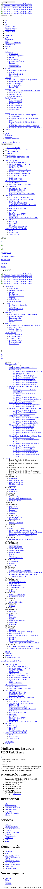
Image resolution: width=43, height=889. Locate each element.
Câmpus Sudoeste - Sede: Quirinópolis (22, 425)
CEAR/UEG (13, 216)
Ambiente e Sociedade (16, 528)
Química (12, 591)
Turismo (12, 556)
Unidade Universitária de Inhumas (24, 397)
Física (11, 615)
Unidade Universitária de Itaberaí (24, 410)
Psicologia (12, 611)
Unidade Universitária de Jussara (24, 414)
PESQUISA (13, 221)
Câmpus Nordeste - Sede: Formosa (20, 403)
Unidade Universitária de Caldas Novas (26, 417)
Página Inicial (9, 742)
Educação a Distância (16, 74)
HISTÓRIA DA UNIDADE (18, 162)
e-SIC (7, 37)
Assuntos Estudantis (15, 96)
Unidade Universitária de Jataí (23, 428)
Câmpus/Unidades (11, 364)
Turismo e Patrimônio (16, 558)
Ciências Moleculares (16, 602)
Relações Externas (11, 809)
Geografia (12, 617)
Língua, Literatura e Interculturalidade (21, 641)
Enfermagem (13, 508)
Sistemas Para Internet (16, 596)
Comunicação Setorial (12, 861)
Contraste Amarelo (11, 28)
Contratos (8, 830)
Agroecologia (13, 489)
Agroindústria (13, 491)
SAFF (7, 841)
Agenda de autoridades (12, 864)
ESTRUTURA (14, 168)
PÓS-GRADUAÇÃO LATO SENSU (22, 194)
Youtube (8, 882)
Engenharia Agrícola (16, 480)
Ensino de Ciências (15, 633)
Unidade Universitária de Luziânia (24, 380)
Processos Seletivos (15, 105)
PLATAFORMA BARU (17, 214)
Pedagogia (12, 624)
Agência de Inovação (12, 813)
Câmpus (7, 129)
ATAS (11, 177)
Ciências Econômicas (16, 548)
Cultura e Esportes (15, 94)
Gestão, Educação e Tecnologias (20, 571)
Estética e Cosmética (16, 523)
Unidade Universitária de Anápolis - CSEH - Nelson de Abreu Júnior (27, 372)
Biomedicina (13, 506)
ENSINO (12, 225)
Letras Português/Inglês (17, 620)
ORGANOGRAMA (16, 166)
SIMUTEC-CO (14, 234)
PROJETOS (11, 155)
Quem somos (13, 54)
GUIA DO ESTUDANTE (18, 203)
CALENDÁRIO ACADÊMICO (20, 197)
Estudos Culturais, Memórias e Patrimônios (23, 635)
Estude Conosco (10, 98)
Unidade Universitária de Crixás (24, 447)
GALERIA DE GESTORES (18, 175)
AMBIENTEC (14, 232)
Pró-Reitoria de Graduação (18, 70)
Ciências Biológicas (15, 517)
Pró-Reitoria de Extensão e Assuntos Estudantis (24, 91)
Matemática (13, 622)
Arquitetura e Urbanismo (17, 582)
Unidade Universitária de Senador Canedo (27, 399)
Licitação (8, 834)
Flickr (7, 880)
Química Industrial (15, 585)
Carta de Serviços (15, 67)
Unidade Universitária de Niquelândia (25, 451)
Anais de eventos (10, 836)
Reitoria (11, 57)
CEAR (7, 815)
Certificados (9, 838)
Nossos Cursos (14, 109)
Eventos (7, 743)
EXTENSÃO (13, 223)
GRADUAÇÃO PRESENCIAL (18, 150)
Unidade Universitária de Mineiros (24, 430)
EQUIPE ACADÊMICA (17, 188)
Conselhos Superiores (16, 55)
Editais (7, 840)
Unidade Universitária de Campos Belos (26, 404)
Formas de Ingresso (15, 102)
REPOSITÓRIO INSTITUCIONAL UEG (23, 218)
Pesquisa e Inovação (16, 81)
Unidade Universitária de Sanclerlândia (26, 443)
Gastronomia (13, 561)
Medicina (12, 513)
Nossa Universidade (15, 100)
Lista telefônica (10, 862)
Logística (12, 563)
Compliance (9, 39)
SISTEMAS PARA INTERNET (20, 184)
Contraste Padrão (10, 26)
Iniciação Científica (15, 85)
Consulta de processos (12, 828)
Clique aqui (17, 794)
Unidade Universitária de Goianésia (25, 377)
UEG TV (8, 859)
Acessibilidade (10, 44)
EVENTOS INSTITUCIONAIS (18, 157)
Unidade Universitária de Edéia (23, 427)
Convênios (8, 811)
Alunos (7, 133)
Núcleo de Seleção (15, 107)
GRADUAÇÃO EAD (16, 192)
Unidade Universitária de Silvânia (24, 384)
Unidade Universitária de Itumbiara (25, 421)
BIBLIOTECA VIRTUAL (18, 208)
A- (6, 24)
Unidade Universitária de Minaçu (24, 449)
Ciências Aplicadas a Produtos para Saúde (23, 530)
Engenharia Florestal (16, 482)
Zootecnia (12, 486)
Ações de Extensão (15, 92)
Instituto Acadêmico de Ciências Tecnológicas (24, 126)
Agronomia (13, 478)
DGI (6, 804)
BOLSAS (12, 210)
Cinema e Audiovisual (16, 550)
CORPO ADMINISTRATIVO (19, 164)
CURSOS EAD (12, 151)
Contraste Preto (10, 32)
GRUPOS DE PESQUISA (18, 227)
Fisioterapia (13, 512)
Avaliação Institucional (12, 807)
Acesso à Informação (12, 139)
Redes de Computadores (17, 595)
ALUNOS (10, 153)
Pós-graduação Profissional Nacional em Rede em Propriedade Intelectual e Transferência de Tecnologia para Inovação (25, 574)
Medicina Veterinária (16, 484)
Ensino (7, 68)
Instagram (8, 884)
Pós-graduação (14, 76)
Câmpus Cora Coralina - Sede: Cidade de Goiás (25, 408)
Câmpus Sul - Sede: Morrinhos (19, 416)
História (11, 619)
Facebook (8, 878)
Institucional (9, 52)
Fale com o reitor (10, 868)
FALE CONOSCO (15, 179)
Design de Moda (14, 552)
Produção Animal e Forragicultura (20, 499)
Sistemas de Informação (17, 587)
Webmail (8, 46)
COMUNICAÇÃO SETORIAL (20, 170)
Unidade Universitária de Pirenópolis (25, 382)
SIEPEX (12, 231)
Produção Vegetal (15, 500)
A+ (6, 20)
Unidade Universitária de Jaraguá (24, 379)
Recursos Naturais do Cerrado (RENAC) (22, 536)
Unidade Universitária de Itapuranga (25, 412)
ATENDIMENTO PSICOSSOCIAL (21, 173)
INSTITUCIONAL (13, 148)
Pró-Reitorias (13, 59)
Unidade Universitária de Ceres (23, 375)
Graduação (12, 72)
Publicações (9, 866)
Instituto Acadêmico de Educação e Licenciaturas (25, 127)
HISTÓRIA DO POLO (17, 190)
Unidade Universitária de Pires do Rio (25, 423)
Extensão (8, 89)
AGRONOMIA (14, 183)
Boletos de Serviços (11, 827)
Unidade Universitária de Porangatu (25, 452)
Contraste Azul (10, 30)
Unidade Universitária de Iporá (23, 438)
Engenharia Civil (14, 583)
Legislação (12, 63)
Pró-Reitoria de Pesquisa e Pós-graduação (23, 79)
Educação (12, 630)
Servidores (8, 137)
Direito (11, 554)
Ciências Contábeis (15, 547)
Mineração (12, 565)
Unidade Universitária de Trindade (24, 401)
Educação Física (14, 519)
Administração (14, 65)
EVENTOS (13, 212)
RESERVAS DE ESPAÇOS (18, 171)
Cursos (7, 113)
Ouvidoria (8, 35)
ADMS (7, 48)
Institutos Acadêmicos (16, 61)
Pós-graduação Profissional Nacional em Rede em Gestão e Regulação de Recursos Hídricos (25, 533)
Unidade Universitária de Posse (11, 142)
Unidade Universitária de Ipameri (24, 419)
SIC (6, 41)
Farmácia (12, 510)
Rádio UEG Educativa (12, 857)
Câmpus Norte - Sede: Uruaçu (19, 445)
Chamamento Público (12, 832)
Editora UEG (13, 87)
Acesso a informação (12, 855)
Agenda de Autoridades (13, 43)
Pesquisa (8, 78)
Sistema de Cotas (14, 103)
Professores (9, 135)
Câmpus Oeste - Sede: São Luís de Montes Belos (25, 436)
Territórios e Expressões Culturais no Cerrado (24, 643)
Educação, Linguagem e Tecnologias (21, 631)
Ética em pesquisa (15, 83)
